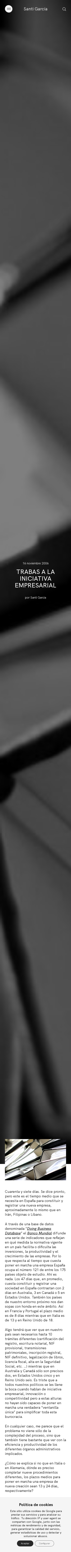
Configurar (44, 1543)
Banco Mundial (39, 1233)
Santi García (36, 9)
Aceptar (25, 1543)
